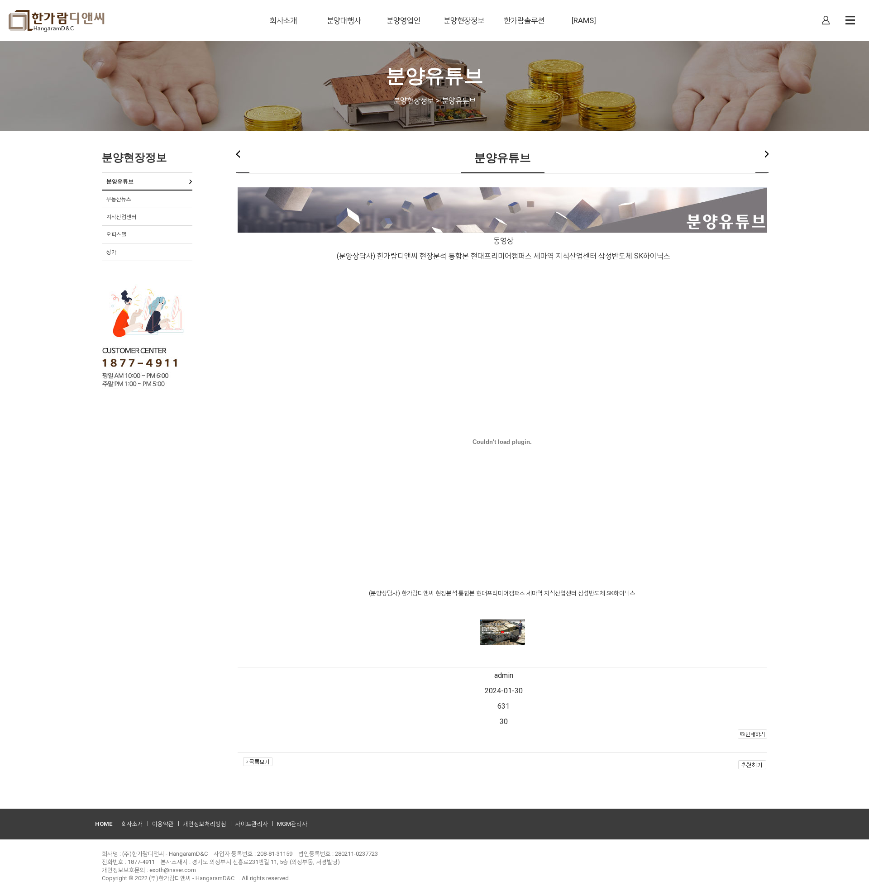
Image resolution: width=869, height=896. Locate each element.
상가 (111, 252)
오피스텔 (116, 234)
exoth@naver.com (172, 870)
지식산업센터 (121, 217)
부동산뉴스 (118, 199)
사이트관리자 (251, 823)
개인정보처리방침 (204, 823)
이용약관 (163, 823)
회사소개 (132, 823)
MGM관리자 (292, 823)
